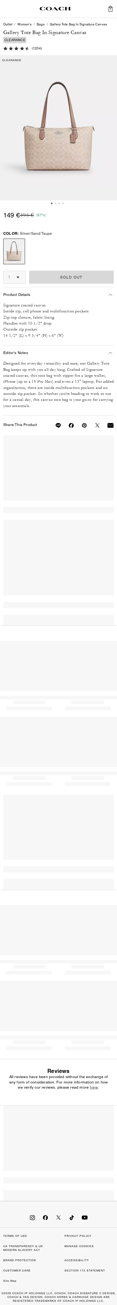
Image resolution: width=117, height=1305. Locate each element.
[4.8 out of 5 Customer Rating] (16, 48)
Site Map (10, 1281)
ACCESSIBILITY (76, 1260)
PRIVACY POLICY (77, 1236)
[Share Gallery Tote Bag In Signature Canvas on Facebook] (68, 425)
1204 (37, 48)
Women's (24, 24)
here (94, 1087)
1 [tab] (52, 203)
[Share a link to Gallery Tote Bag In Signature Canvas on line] (54, 425)
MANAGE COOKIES (79, 1246)
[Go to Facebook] (45, 1217)
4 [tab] (63, 203)
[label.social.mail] (107, 425)
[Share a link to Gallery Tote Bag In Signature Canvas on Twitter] (94, 425)
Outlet (7, 24)
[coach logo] (55, 9)
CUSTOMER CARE (17, 1270)
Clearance (14, 40)
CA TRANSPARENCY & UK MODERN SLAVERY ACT (23, 1248)
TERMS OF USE (15, 1236)
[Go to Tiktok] (71, 1217)
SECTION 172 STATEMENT (84, 1270)
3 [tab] (59, 203)
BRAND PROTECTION (19, 1260)
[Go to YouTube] (84, 1217)
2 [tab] (55, 203)
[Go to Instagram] (32, 1217)
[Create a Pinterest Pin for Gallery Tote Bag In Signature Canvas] (81, 425)
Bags (41, 24)
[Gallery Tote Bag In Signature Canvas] (58, 128)
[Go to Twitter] (58, 1217)
